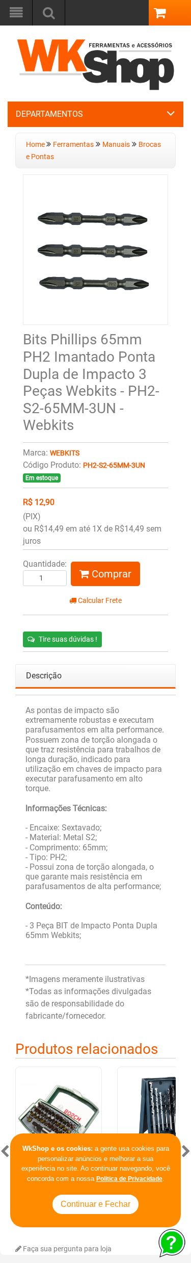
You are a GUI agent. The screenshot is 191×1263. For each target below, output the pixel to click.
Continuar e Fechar (95, 1204)
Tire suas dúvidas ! (68, 639)
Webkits (64, 453)
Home (36, 144)
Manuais (116, 144)
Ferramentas (73, 144)
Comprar (110, 574)
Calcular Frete (99, 600)
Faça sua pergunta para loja (66, 1249)
